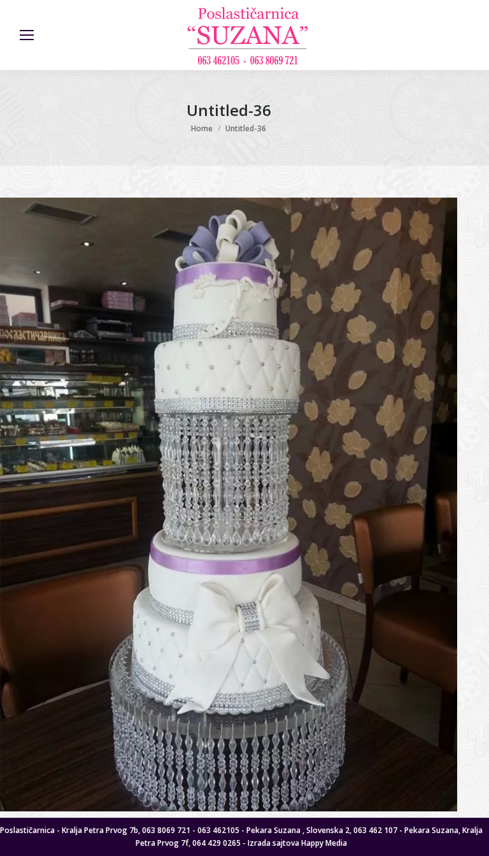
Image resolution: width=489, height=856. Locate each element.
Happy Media (324, 843)
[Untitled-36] (228, 504)
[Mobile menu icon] (26, 35)
